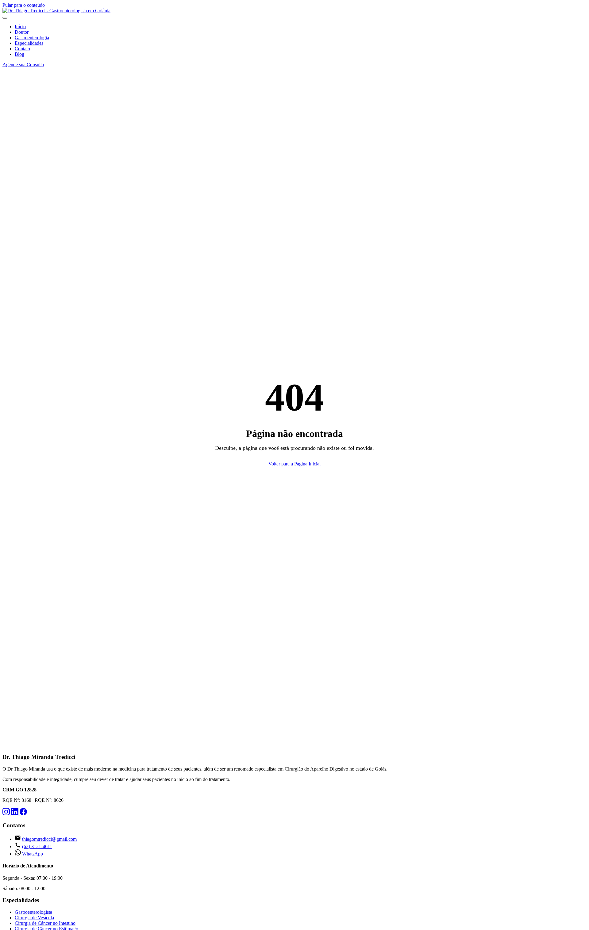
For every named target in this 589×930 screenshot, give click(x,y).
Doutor (22, 32)
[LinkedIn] (15, 813)
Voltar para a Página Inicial (294, 463)
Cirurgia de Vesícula (34, 917)
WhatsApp (32, 853)
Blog (19, 54)
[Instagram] (6, 813)
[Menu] (4, 18)
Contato (22, 48)
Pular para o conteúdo (23, 5)
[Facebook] (23, 813)
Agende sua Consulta (23, 64)
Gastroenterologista (33, 912)
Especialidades (29, 43)
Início (20, 26)
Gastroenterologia (32, 37)
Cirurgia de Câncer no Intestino (45, 923)
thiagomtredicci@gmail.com (49, 839)
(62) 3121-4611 (37, 846)
